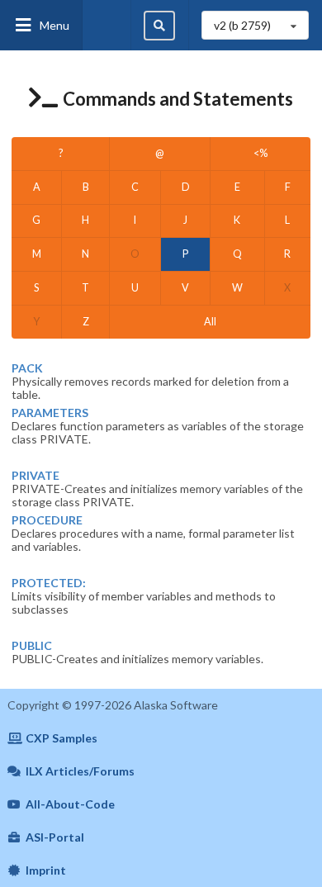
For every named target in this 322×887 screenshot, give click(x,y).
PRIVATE (35, 475)
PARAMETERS (50, 413)
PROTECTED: (49, 583)
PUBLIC (32, 645)
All (210, 321)
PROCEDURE (47, 520)
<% (260, 153)
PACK (27, 368)
